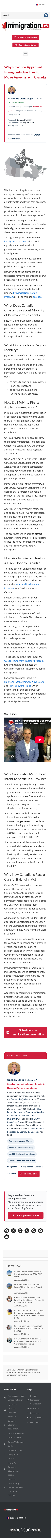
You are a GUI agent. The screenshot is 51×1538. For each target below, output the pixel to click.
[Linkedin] (12, 1530)
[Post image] (9, 1273)
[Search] (46, 15)
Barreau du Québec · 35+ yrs (20, 1141)
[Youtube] (28, 1530)
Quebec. (37, 296)
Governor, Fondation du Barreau (22, 1160)
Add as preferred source (27, 1215)
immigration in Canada (16, 241)
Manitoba (9, 681)
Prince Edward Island (20, 685)
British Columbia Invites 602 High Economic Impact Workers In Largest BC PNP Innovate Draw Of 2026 (29, 1314)
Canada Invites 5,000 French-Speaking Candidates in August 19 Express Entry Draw (29, 1300)
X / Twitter (11, 1174)
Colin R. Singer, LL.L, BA (22, 1080)
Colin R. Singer (25, 98)
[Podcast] (38, 1530)
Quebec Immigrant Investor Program (24, 660)
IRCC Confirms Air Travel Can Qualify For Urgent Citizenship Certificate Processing (27, 1341)
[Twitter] (33, 1530)
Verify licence (27, 1167)
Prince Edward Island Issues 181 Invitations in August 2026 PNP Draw (28, 1274)
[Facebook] (17, 1530)
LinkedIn (39, 1167)
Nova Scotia (38, 681)
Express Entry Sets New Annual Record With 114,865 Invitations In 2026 (28, 1328)
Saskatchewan (23, 681)
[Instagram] (23, 1530)
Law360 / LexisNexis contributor (22, 1154)
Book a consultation (29, 1174)
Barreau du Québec (20, 1099)
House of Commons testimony (21, 1147)
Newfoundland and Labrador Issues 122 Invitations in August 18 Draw (28, 1287)
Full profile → (13, 1167)
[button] (25, 54)
